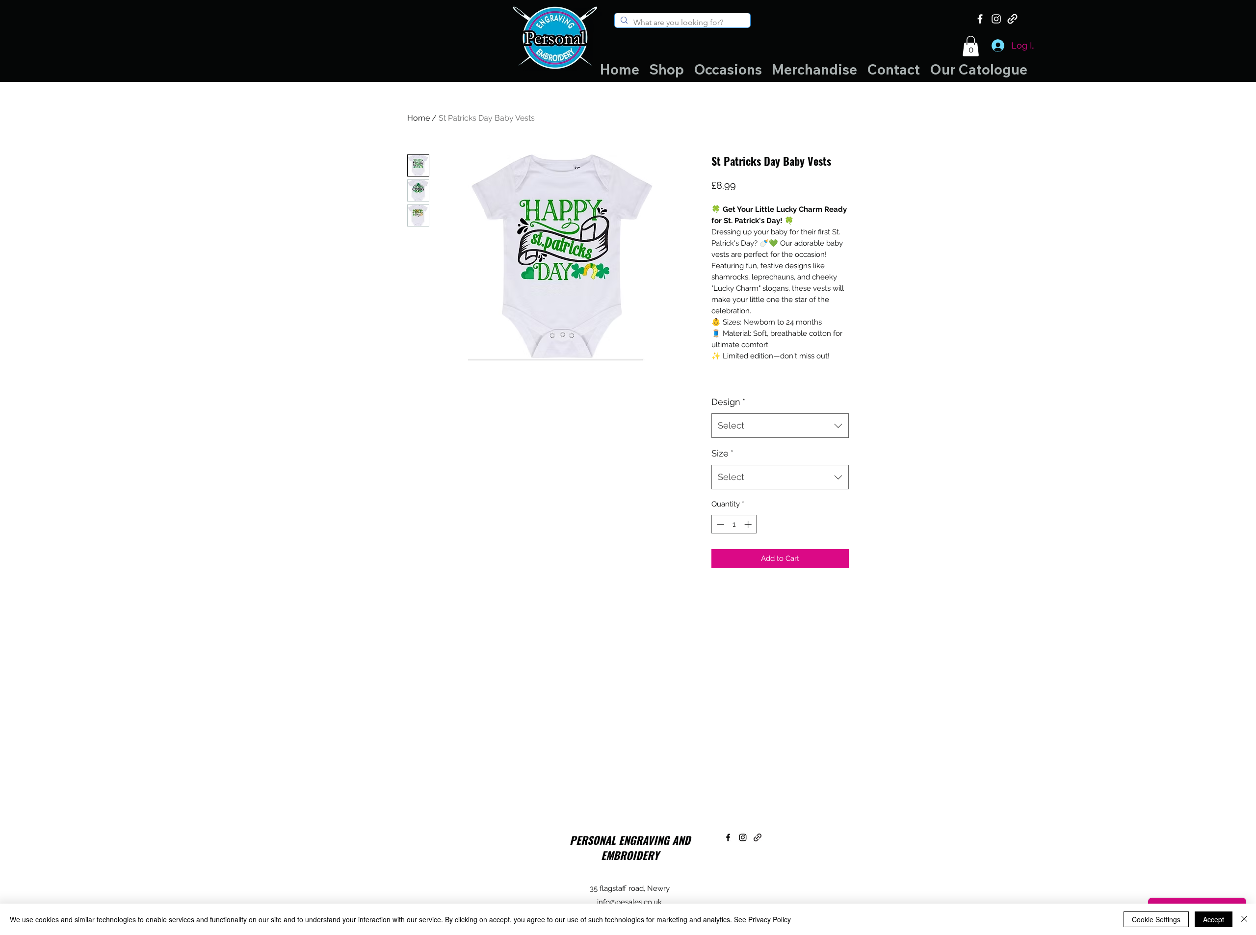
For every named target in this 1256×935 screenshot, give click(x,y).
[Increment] (749, 524)
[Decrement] (719, 524)
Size (722, 453)
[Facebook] (980, 19)
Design (728, 402)
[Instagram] (996, 19)
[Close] (1244, 919)
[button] (970, 46)
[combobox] (780, 425)
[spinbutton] (734, 524)
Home (418, 118)
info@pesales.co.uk (629, 902)
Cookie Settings (1156, 919)
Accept (1213, 919)
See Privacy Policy (762, 919)
